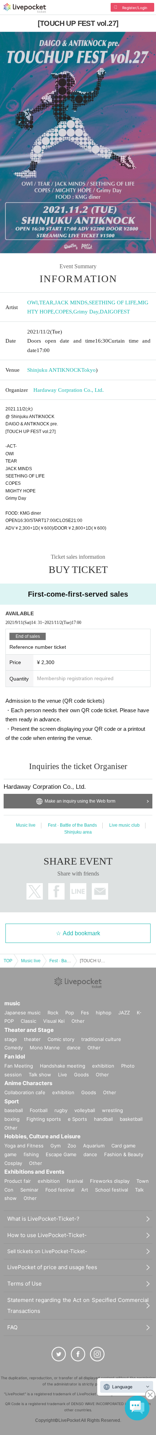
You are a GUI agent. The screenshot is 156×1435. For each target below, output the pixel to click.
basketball (131, 1119)
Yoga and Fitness (24, 1146)
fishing (31, 1154)
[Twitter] (59, 1354)
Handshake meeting (62, 1066)
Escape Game (61, 1154)
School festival (111, 1190)
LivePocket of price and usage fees (52, 1267)
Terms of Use (24, 1283)
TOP (8, 960)
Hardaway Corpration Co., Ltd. (68, 390)
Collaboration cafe (24, 1092)
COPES (63, 312)
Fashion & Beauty (123, 1154)
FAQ (12, 1327)
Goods (81, 1074)
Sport (11, 1101)
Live (62, 1074)
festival (75, 1181)
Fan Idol (14, 1056)
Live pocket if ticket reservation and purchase (25, 8)
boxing (12, 1119)
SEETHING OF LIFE (112, 302)
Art (84, 1190)
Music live (26, 825)
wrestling (112, 1110)
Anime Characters (28, 1083)
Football (39, 1110)
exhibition (103, 1066)
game (10, 1154)
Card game (123, 1146)
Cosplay (13, 1163)
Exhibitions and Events (34, 1171)
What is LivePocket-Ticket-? (43, 1218)
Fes (85, 1012)
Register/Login (134, 7)
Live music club (124, 825)
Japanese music (22, 1012)
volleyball (84, 1110)
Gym (55, 1146)
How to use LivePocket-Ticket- (47, 1235)
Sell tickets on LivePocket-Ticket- (47, 1251)
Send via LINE (78, 891)
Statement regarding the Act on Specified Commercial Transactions (78, 1305)
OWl (32, 302)
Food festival (59, 1190)
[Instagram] (97, 1354)
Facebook (56, 891)
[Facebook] (78, 1354)
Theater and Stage (29, 1029)
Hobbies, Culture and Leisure (42, 1136)
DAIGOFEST (115, 312)
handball (103, 1119)
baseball (13, 1110)
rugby (60, 1110)
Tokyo (88, 370)
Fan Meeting (18, 1066)
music (12, 1003)
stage (10, 1039)
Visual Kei (54, 1021)
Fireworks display (110, 1181)
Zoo (71, 1146)
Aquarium (93, 1146)
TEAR (46, 302)
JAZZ (124, 1012)
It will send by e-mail (100, 891)
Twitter (34, 891)
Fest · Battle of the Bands (72, 825)
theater (32, 1039)
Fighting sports (43, 1119)
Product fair (17, 1181)
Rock (53, 1012)
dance (74, 1047)
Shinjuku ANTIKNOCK (54, 370)
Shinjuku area (78, 832)
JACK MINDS (71, 302)
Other (78, 1021)
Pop (69, 1012)
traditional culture (101, 1039)
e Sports (77, 1119)
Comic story (61, 1039)
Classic (28, 1021)
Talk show (40, 1074)
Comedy (13, 1047)
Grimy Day (85, 312)
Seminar (29, 1190)
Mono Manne (45, 1047)
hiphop (103, 1012)
